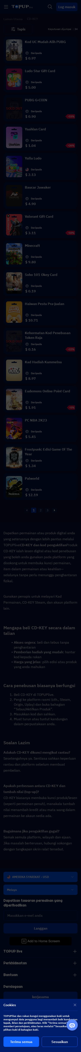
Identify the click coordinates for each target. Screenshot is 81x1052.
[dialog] (40, 1025)
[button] (40, 526)
